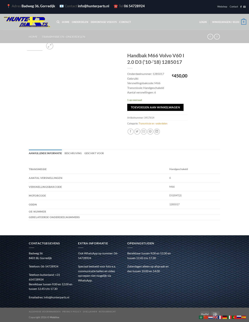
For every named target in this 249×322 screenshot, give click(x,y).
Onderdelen (80, 22)
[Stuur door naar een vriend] (144, 132)
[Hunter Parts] (27, 22)
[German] (225, 317)
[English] (215, 317)
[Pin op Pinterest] (150, 132)
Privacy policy (71, 311)
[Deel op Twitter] (137, 132)
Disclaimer (90, 311)
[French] (220, 317)
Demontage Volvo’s (104, 22)
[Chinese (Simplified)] (206, 317)
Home (65, 22)
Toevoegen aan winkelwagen (155, 107)
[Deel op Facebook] (131, 132)
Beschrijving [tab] (73, 153)
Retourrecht (107, 311)
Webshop (222, 6)
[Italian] (229, 317)
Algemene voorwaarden (45, 311)
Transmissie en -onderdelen (63, 36)
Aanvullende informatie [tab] (45, 153)
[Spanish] (244, 317)
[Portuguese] (234, 317)
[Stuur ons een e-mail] (244, 7)
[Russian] (239, 317)
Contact (234, 6)
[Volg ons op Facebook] (241, 7)
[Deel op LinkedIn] (157, 132)
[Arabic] (201, 317)
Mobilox (54, 317)
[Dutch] (210, 317)
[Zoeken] (58, 22)
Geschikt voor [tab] (94, 153)
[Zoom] (49, 45)
